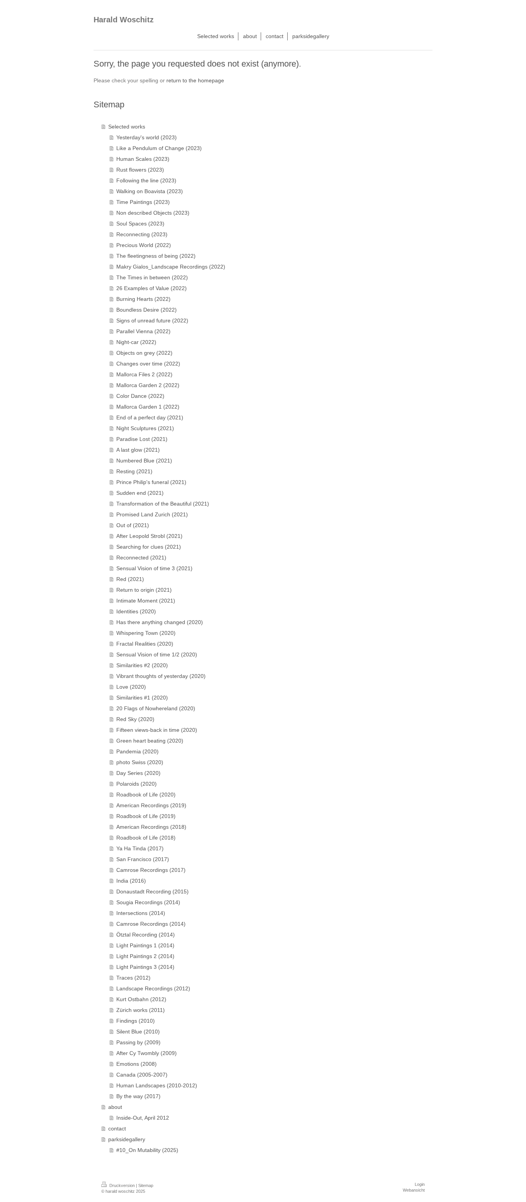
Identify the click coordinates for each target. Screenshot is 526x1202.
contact (117, 1128)
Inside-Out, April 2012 (142, 1118)
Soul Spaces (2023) (140, 223)
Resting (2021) (134, 471)
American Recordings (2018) (151, 827)
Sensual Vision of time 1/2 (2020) (156, 654)
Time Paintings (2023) (143, 202)
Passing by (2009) (138, 1042)
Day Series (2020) (138, 773)
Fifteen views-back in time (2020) (156, 730)
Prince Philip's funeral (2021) (151, 482)
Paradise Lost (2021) (142, 439)
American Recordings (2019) (151, 805)
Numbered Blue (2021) (144, 460)
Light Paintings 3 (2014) (145, 967)
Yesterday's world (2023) (146, 137)
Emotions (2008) (136, 1064)
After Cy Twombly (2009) (146, 1053)
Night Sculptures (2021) (145, 428)
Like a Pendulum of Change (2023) (159, 148)
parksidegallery (126, 1139)
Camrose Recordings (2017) (151, 870)
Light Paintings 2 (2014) (145, 956)
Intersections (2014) (140, 913)
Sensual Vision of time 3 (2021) (154, 568)
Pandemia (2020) (137, 751)
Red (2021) (130, 579)
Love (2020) (131, 687)
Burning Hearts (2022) (143, 299)
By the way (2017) (138, 1096)
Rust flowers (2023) (140, 170)
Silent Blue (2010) (138, 1031)
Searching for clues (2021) (148, 547)
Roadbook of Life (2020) (146, 794)
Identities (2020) (136, 611)
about (115, 1107)
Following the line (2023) (146, 180)
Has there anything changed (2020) (159, 622)
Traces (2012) (133, 978)
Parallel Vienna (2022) (143, 331)
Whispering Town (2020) (146, 633)
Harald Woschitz (124, 19)
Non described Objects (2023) (152, 213)
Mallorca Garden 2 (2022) (147, 385)
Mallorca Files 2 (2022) (144, 374)
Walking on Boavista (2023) (149, 191)
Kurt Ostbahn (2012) (141, 999)
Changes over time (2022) (148, 364)
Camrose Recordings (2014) (151, 924)
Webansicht (414, 1190)
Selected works (126, 127)
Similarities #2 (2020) (142, 665)
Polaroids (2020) (136, 784)
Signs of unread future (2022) (152, 320)
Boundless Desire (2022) (146, 310)
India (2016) (131, 881)
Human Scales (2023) (142, 159)
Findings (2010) (135, 1021)
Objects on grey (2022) (144, 353)
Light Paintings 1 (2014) (145, 945)
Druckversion (122, 1185)
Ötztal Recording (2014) (145, 935)
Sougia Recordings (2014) (148, 902)
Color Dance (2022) (140, 396)
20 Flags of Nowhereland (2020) (155, 708)
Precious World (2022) (143, 245)
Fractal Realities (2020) (144, 644)
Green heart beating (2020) (149, 741)
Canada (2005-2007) (142, 1075)
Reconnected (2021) (141, 557)
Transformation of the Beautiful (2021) (162, 504)
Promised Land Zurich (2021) (152, 514)
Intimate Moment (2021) (145, 601)
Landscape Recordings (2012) (153, 988)
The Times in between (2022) (152, 277)
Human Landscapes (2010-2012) (156, 1085)
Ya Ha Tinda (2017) (140, 848)
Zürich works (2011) (140, 1010)
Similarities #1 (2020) (142, 697)
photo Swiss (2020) (139, 762)
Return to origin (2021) (144, 590)
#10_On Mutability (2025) (147, 1150)
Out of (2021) (132, 525)
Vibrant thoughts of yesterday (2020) (161, 676)
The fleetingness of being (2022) (156, 256)
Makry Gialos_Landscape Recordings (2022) (170, 267)
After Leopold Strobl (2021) (149, 536)
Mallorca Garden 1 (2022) (147, 407)
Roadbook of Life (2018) (146, 838)
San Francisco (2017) (142, 859)
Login (420, 1184)
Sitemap (145, 1185)
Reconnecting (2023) (142, 234)
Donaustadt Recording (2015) (152, 891)
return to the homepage (195, 80)
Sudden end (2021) (140, 493)
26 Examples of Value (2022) (151, 288)
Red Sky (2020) (135, 719)
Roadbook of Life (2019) (146, 816)
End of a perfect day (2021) (149, 417)
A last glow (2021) (138, 450)
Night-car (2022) (136, 342)
